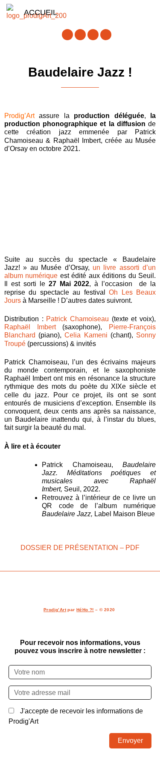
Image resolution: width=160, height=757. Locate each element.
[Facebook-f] (67, 34)
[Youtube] (93, 34)
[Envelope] (105, 34)
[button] (105, 12)
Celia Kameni (85, 335)
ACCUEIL (40, 12)
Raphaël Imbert (33, 327)
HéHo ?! (85, 609)
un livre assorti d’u (122, 267)
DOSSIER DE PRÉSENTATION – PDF (80, 547)
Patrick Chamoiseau (77, 318)
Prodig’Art (55, 609)
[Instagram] (80, 34)
